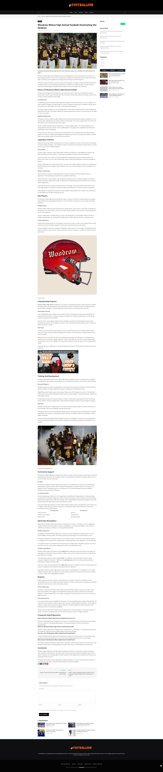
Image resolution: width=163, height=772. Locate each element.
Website (80, 704)
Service (91, 12)
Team (75, 12)
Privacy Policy (87, 764)
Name (41, 704)
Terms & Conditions (97, 764)
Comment (42, 688)
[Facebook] (39, 664)
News (86, 12)
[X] (41, 664)
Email (60, 704)
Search (102, 21)
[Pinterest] (47, 664)
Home (71, 12)
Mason (40, 30)
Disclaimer (80, 764)
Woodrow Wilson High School (45, 304)
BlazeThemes (94, 767)
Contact (74, 764)
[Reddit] (43, 664)
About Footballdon (65, 764)
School (81, 12)
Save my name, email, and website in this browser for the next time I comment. (58, 710)
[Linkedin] (45, 664)
